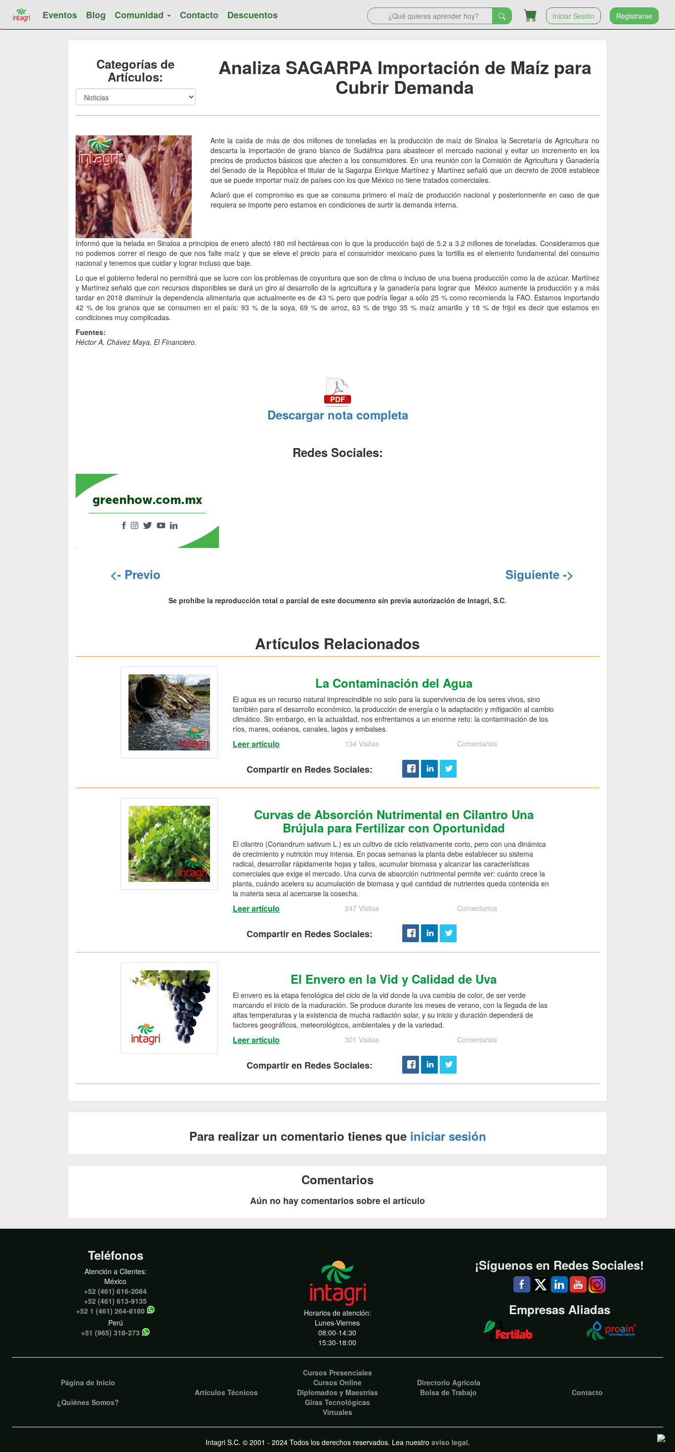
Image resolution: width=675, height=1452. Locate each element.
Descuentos (252, 14)
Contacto (199, 14)
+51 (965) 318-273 (110, 1332)
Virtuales (337, 1412)
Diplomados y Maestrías (337, 1392)
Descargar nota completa (337, 414)
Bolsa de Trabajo (448, 1392)
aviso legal (449, 1442)
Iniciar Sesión (573, 16)
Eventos (59, 14)
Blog (96, 14)
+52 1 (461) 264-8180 (110, 1311)
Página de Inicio (88, 1382)
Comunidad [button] (140, 14)
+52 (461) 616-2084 (115, 1291)
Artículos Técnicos (226, 1392)
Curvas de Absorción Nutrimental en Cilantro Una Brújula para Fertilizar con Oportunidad (394, 820)
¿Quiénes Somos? (88, 1402)
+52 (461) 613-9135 (115, 1301)
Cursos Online (337, 1382)
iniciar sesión (448, 1135)
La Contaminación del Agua (393, 682)
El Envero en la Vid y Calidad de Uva (394, 978)
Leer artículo (256, 743)
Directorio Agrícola (448, 1382)
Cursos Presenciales (337, 1372)
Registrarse (634, 16)
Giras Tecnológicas (337, 1402)
